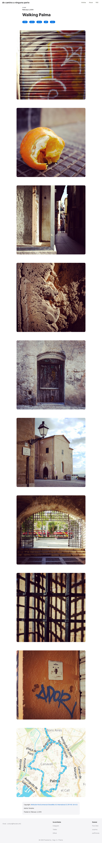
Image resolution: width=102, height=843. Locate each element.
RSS (97, 2)
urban (52, 22)
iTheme (60, 840)
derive (39, 22)
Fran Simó (95, 826)
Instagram (56, 826)
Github (55, 833)
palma (32, 22)
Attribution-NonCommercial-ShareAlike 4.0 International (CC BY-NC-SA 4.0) (54, 804)
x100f (24, 22)
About (91, 2)
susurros (94, 829)
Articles (83, 2)
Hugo (54, 840)
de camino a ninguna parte (15, 2)
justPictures (95, 833)
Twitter (55, 829)
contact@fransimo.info (14, 824)
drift (46, 22)
